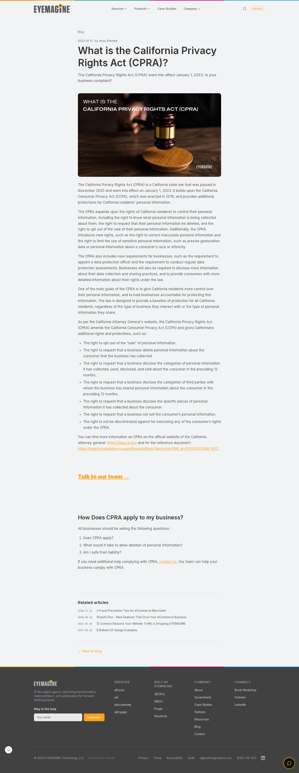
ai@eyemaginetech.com (215, 758)
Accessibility (174, 758)
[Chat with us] (289, 763)
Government (202, 697)
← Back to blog (90, 651)
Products (140, 8)
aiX (116, 697)
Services (117, 8)
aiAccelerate (122, 704)
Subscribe (94, 717)
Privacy (143, 758)
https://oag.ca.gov (122, 443)
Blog (81, 32)
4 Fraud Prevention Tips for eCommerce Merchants (131, 610)
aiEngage (120, 712)
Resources (201, 719)
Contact (199, 734)
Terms (157, 758)
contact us (168, 562)
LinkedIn (240, 704)
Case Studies (166, 8)
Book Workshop (245, 690)
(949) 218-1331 (246, 758)
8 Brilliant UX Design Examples (117, 630)
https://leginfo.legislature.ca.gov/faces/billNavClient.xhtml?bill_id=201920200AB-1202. (148, 449)
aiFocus (119, 690)
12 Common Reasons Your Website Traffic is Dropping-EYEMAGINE (141, 623)
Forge (158, 708)
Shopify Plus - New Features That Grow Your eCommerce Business (141, 617)
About (198, 690)
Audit (191, 758)
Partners (257, 8)
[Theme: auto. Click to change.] (8, 749)
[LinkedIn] (263, 758)
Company (190, 8)
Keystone (160, 716)
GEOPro (159, 694)
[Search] (244, 8)
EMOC (158, 701)
